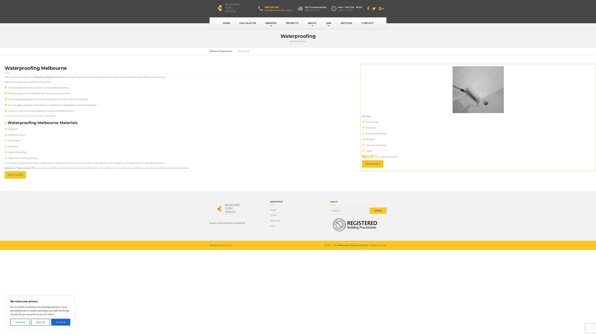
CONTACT (368, 23)
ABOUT (312, 23)
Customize (20, 322)
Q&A (328, 23)
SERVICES (271, 23)
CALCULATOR (247, 23)
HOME (226, 23)
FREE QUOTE (15, 175)
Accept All (60, 322)
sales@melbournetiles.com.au (278, 10)
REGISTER (275, 220)
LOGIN (273, 215)
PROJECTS (292, 23)
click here (23, 115)
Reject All (40, 322)
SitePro (228, 245)
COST (273, 226)
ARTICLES (346, 23)
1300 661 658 (271, 7)
